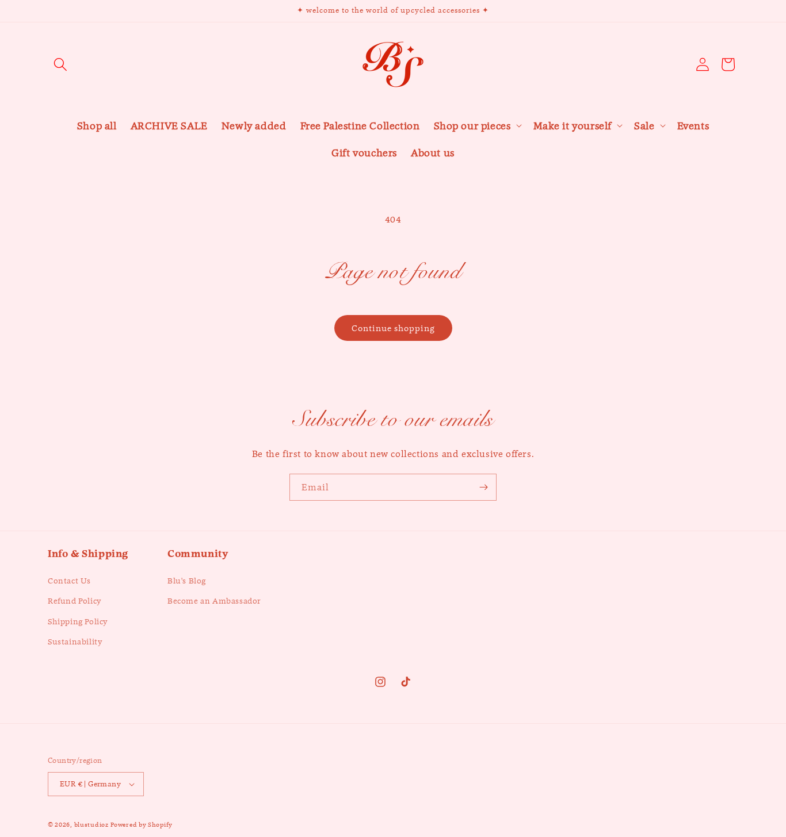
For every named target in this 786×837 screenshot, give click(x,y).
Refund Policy (74, 601)
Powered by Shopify (141, 824)
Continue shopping (393, 327)
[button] (60, 64)
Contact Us (69, 580)
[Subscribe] (483, 487)
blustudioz (91, 824)
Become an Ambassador (214, 601)
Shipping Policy (78, 621)
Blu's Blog (186, 580)
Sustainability (75, 641)
